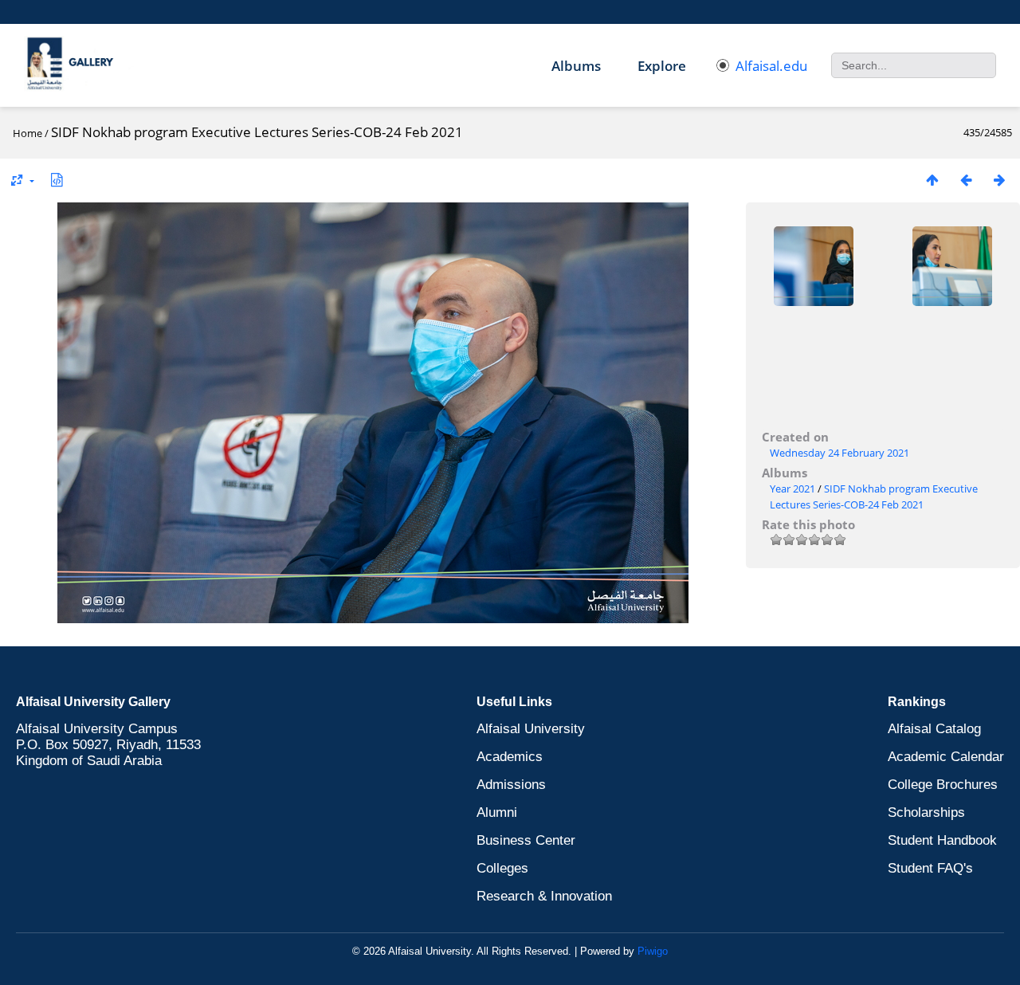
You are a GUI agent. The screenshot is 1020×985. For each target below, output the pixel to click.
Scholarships (926, 812)
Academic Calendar (946, 756)
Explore (662, 66)
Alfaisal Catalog (934, 728)
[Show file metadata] (56, 180)
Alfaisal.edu (771, 66)
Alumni (497, 812)
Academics (510, 756)
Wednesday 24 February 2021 (839, 452)
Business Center (526, 840)
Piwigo (653, 951)
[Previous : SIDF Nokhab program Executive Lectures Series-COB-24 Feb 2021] (966, 180)
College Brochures (943, 784)
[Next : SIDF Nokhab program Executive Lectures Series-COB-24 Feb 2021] (999, 180)
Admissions (511, 784)
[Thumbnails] (932, 180)
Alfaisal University (531, 728)
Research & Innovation (544, 896)
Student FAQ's (930, 868)
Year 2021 (792, 488)
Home (27, 133)
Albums (576, 66)
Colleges (502, 868)
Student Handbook (942, 840)
